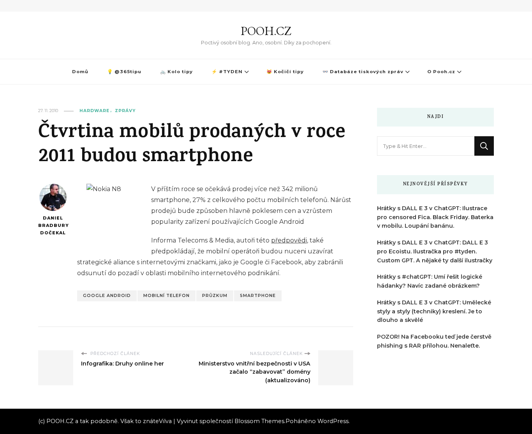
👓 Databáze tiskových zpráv (362, 71)
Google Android (107, 295)
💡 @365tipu (124, 71)
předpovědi (289, 240)
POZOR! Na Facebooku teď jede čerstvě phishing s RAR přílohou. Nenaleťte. (434, 341)
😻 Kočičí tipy (285, 71)
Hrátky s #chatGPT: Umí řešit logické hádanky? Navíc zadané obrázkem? (429, 281)
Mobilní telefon (166, 295)
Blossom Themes (259, 421)
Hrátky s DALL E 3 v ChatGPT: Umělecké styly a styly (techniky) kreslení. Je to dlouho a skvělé (434, 311)
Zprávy (125, 110)
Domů (80, 71)
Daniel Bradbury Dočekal (52, 225)
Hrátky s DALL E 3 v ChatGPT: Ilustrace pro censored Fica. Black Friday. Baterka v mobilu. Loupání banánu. (435, 217)
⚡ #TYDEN (227, 71)
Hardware (94, 110)
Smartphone (258, 295)
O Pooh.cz (441, 71)
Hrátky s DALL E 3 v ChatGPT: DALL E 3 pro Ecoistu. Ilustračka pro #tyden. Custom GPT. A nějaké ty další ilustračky (434, 251)
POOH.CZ (266, 31)
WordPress (333, 421)
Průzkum (214, 295)
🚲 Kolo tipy (176, 71)
